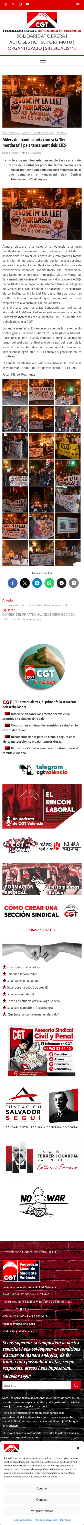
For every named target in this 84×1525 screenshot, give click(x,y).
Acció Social (11, 132)
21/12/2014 (12, 152)
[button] (78, 1448)
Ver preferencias (42, 1511)
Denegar (42, 1499)
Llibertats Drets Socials (37, 132)
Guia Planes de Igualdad (23, 980)
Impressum (65, 1519)
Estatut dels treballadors (23, 967)
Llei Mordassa (33, 152)
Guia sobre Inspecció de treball (27, 987)
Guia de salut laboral (20, 994)
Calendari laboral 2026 (22, 974)
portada (61, 132)
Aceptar (42, 1488)
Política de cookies (22, 1519)
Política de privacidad (45, 1519)
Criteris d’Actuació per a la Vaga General (34, 1001)
